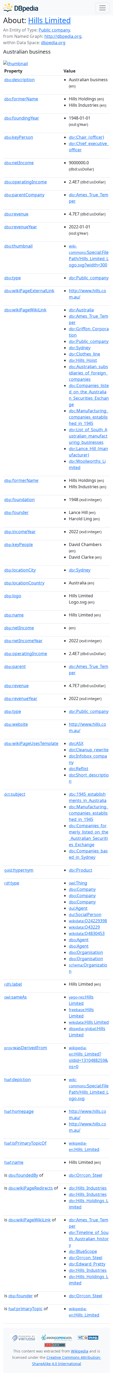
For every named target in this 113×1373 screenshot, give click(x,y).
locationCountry (24, 583)
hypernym (18, 870)
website (16, 724)
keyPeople (18, 544)
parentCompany (24, 195)
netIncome (19, 163)
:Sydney (79, 348)
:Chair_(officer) (86, 137)
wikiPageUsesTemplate (31, 743)
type (12, 278)
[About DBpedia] (20, 7)
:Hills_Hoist (83, 360)
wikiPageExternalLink (29, 291)
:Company (82, 889)
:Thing (78, 883)
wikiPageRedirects (30, 1188)
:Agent (78, 908)
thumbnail (18, 246)
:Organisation (86, 952)
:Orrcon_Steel (85, 1175)
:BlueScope (83, 1251)
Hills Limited (49, 20)
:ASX (76, 743)
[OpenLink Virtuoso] (23, 1337)
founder (16, 512)
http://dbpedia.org (62, 36)
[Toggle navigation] (102, 8)
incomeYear (20, 531)
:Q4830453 (87, 933)
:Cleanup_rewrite (89, 750)
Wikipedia (79, 1351)
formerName (21, 99)
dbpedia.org (53, 42)
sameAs (15, 997)
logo (12, 596)
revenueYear (20, 227)
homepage (19, 1111)
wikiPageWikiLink (25, 310)
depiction (17, 1079)
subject (14, 794)
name (14, 615)
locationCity (20, 570)
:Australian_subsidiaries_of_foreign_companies (88, 373)
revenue (16, 214)
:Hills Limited (89, 1022)
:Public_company (89, 278)
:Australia (81, 310)
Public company (54, 30)
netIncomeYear (23, 641)
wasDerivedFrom (25, 1048)
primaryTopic (25, 1309)
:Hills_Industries (88, 1188)
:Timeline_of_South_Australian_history (89, 1239)
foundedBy (23, 1175)
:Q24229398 (88, 921)
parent (15, 666)
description (19, 80)
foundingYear (21, 118)
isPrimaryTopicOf (25, 1143)
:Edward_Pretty (87, 1264)
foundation (19, 499)
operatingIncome (25, 182)
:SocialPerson (85, 914)
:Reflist (78, 769)
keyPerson (18, 137)
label (13, 984)
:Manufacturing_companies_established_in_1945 (88, 417)
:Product (80, 870)
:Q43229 (84, 927)
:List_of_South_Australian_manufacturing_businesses (88, 436)
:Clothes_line (84, 354)
